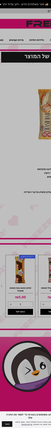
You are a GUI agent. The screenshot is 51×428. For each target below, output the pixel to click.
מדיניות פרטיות (26, 424)
